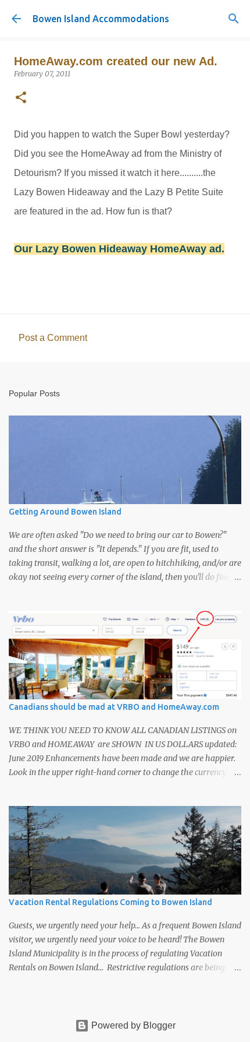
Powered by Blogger (132, 1025)
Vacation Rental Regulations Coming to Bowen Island (110, 902)
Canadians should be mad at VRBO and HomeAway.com (114, 707)
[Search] (234, 19)
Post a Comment (53, 338)
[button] (21, 98)
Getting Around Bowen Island (65, 511)
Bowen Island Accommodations (101, 18)
